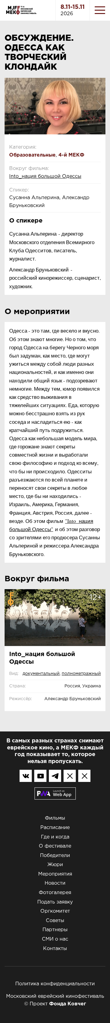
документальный (41, 674)
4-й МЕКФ (71, 155)
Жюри (55, 864)
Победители (55, 855)
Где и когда (55, 837)
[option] (55, 106)
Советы (55, 920)
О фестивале (55, 846)
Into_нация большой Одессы (45, 176)
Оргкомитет (55, 911)
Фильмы (55, 818)
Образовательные (32, 155)
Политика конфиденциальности (55, 984)
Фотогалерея (55, 892)
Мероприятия (55, 874)
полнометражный (81, 674)
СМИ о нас (55, 939)
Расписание (55, 827)
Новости (55, 883)
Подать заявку (55, 902)
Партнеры (55, 930)
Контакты (55, 948)
